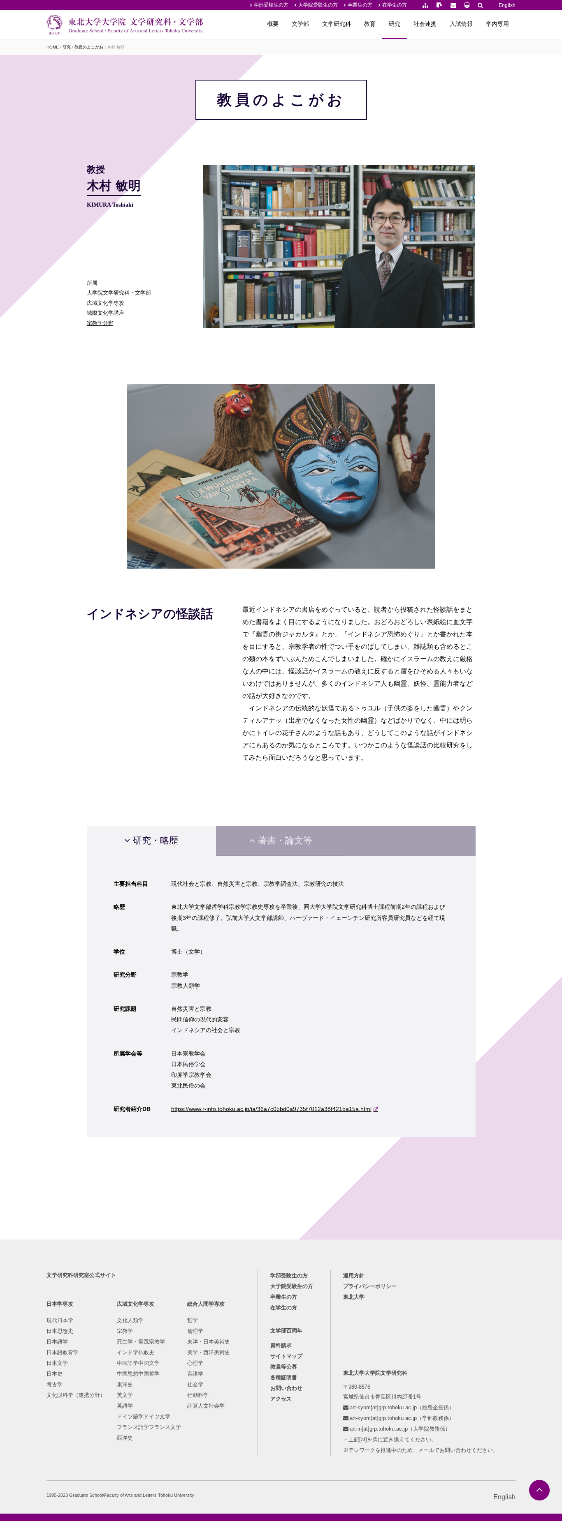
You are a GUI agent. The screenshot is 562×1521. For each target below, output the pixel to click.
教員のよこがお (88, 47)
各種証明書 (283, 1377)
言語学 (195, 1374)
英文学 (125, 1395)
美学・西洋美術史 (208, 1352)
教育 (370, 24)
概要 (273, 24)
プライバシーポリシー (370, 1286)
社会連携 (425, 24)
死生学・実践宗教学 (141, 1342)
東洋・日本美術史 (208, 1342)
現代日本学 (59, 1320)
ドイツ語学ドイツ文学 (143, 1416)
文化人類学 (130, 1320)
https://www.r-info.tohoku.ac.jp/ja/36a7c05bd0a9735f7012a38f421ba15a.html (271, 1109)
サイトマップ (286, 1356)
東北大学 (354, 1297)
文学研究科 (336, 24)
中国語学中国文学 (138, 1363)
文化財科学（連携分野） (75, 1395)
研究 (394, 24)
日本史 (54, 1374)
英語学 (125, 1406)
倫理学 (195, 1331)
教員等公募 (283, 1367)
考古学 (54, 1384)
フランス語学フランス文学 (149, 1427)
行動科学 (198, 1395)
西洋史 (125, 1438)
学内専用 (497, 24)
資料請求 (281, 1345)
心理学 (195, 1363)
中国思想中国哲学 (138, 1374)
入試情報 (461, 24)
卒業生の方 (360, 5)
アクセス (281, 1399)
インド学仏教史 (135, 1352)
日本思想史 (59, 1331)
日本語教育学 (62, 1352)
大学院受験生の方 (318, 5)
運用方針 (354, 1275)
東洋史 (125, 1384)
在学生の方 (394, 5)
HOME (52, 47)
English (507, 5)
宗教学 (125, 1331)
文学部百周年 (286, 1330)
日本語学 (57, 1342)
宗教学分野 (100, 323)
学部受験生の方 (271, 5)
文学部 (300, 24)
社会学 (195, 1384)
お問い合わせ (286, 1388)
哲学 (192, 1320)
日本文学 (57, 1363)
